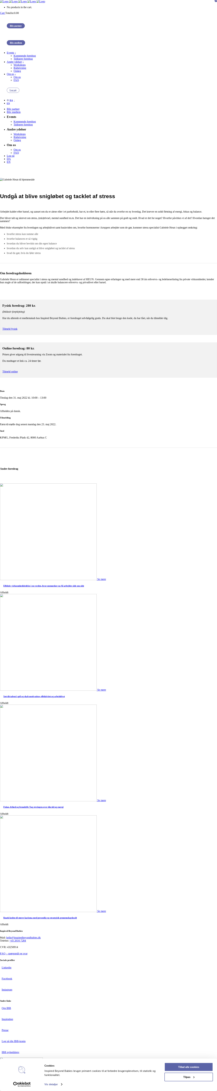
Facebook (7, 978)
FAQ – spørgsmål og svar (13, 953)
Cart (2, 13)
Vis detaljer (51, 1084)
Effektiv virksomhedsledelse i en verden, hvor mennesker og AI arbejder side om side (43, 586)
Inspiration (7, 1019)
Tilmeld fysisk (9, 328)
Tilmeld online (10, 371)
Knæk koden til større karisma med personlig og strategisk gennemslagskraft (40, 917)
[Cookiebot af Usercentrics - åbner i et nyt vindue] (22, 1084)
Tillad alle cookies (188, 1067)
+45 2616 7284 (17, 940)
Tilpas (186, 1076)
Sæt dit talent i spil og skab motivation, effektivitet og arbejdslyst (34, 696)
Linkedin (6, 967)
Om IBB (6, 1008)
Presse (5, 1030)
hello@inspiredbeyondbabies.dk (23, 937)
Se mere (101, 579)
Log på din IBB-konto (14, 1041)
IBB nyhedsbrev (10, 1052)
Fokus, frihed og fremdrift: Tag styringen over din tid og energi (33, 807)
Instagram (7, 989)
